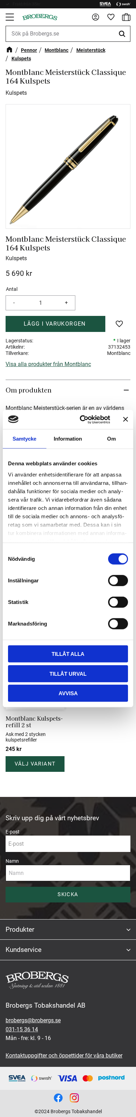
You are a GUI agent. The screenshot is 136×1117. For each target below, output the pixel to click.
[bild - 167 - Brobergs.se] (58, 1098)
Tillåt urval (68, 673)
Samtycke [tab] (24, 439)
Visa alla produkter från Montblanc (48, 364)
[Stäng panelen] (125, 419)
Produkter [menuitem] (20, 929)
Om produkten (29, 389)
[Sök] (123, 33)
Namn (12, 861)
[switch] (118, 580)
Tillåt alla (68, 654)
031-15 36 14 (22, 1029)
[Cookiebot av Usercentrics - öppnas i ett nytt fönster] (82, 419)
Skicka (68, 894)
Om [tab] (111, 439)
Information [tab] (68, 439)
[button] (10, 17)
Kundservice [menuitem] (23, 950)
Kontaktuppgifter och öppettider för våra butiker (64, 1055)
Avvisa (68, 693)
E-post (13, 832)
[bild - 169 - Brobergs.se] (74, 1098)
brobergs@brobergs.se (33, 1020)
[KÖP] (55, 324)
